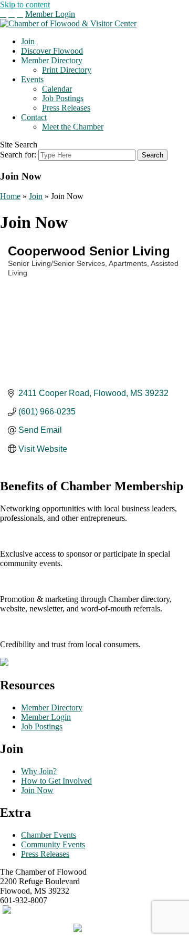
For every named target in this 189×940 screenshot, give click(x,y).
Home (10, 196)
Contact (34, 117)
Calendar (57, 88)
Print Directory (66, 69)
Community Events (53, 844)
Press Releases (66, 107)
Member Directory (51, 60)
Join (28, 41)
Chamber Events (48, 834)
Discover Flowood (52, 50)
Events (32, 79)
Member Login (50, 13)
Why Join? (39, 771)
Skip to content (25, 4)
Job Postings (62, 98)
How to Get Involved (56, 780)
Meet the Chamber (72, 126)
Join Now (37, 790)
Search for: (18, 154)
